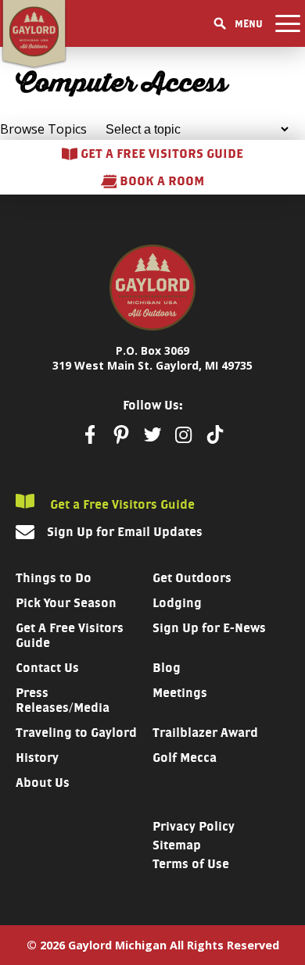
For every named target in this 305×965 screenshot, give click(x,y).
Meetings (179, 692)
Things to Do (54, 577)
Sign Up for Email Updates (125, 531)
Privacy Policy (193, 826)
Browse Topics (43, 129)
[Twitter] (152, 434)
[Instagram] (184, 435)
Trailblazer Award (205, 732)
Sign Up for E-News (209, 627)
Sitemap (176, 845)
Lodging (177, 602)
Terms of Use (190, 863)
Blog (166, 667)
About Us (43, 782)
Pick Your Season (66, 602)
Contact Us (47, 667)
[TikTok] (215, 434)
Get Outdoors (191, 577)
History (37, 757)
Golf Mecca (184, 757)
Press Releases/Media (62, 700)
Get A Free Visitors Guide (70, 635)
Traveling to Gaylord (76, 732)
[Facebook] (90, 434)
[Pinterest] (121, 434)
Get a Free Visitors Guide (121, 504)
